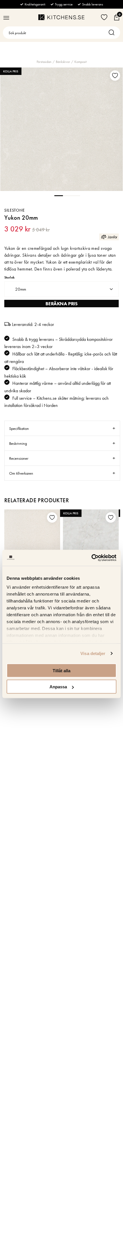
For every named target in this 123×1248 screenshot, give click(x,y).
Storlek (9, 277)
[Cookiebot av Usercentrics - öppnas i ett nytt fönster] (91, 558)
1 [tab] (58, 195)
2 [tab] (67, 195)
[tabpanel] (61, 129)
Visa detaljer (92, 653)
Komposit (80, 61)
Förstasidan (44, 61)
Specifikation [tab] (19, 428)
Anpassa (58, 686)
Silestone (14, 210)
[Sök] (113, 32)
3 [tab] (76, 195)
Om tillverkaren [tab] (21, 473)
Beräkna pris (61, 303)
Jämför (112, 236)
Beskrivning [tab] (18, 443)
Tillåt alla (61, 670)
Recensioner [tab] (18, 458)
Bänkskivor (63, 61)
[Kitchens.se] (61, 17)
